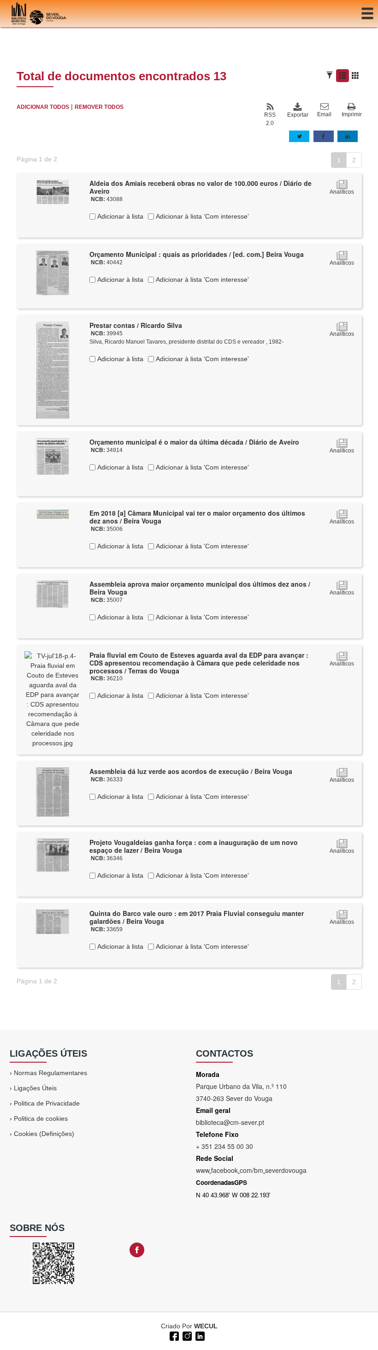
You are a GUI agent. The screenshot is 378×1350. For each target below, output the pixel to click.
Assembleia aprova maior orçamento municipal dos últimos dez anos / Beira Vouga (199, 587)
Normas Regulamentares (50, 1072)
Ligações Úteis (35, 1088)
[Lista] (342, 75)
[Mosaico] (355, 75)
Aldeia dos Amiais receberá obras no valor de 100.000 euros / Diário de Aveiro (200, 187)
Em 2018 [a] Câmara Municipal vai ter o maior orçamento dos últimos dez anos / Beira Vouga (197, 516)
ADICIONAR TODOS (43, 107)
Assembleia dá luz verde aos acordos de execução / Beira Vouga (190, 771)
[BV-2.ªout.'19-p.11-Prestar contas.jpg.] (52, 369)
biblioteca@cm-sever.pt (230, 1122)
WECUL (206, 1326)
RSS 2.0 (270, 119)
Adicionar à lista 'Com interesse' (201, 216)
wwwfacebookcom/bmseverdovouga (251, 1170)
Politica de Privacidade (47, 1103)
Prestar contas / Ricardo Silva (135, 325)
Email (324, 114)
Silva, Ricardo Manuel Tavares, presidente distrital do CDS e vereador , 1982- (186, 342)
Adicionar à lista (119, 216)
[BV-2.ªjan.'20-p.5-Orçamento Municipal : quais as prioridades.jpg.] (52, 272)
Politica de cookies (41, 1118)
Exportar (297, 115)
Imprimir (352, 114)
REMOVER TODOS (99, 107)
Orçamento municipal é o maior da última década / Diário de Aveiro (194, 441)
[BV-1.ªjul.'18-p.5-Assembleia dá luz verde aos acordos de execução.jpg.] (52, 791)
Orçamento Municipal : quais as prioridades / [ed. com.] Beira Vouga (196, 254)
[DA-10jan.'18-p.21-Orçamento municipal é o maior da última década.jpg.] (52, 456)
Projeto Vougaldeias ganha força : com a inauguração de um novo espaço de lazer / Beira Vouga (193, 846)
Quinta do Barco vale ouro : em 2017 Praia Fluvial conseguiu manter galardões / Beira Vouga (196, 917)
